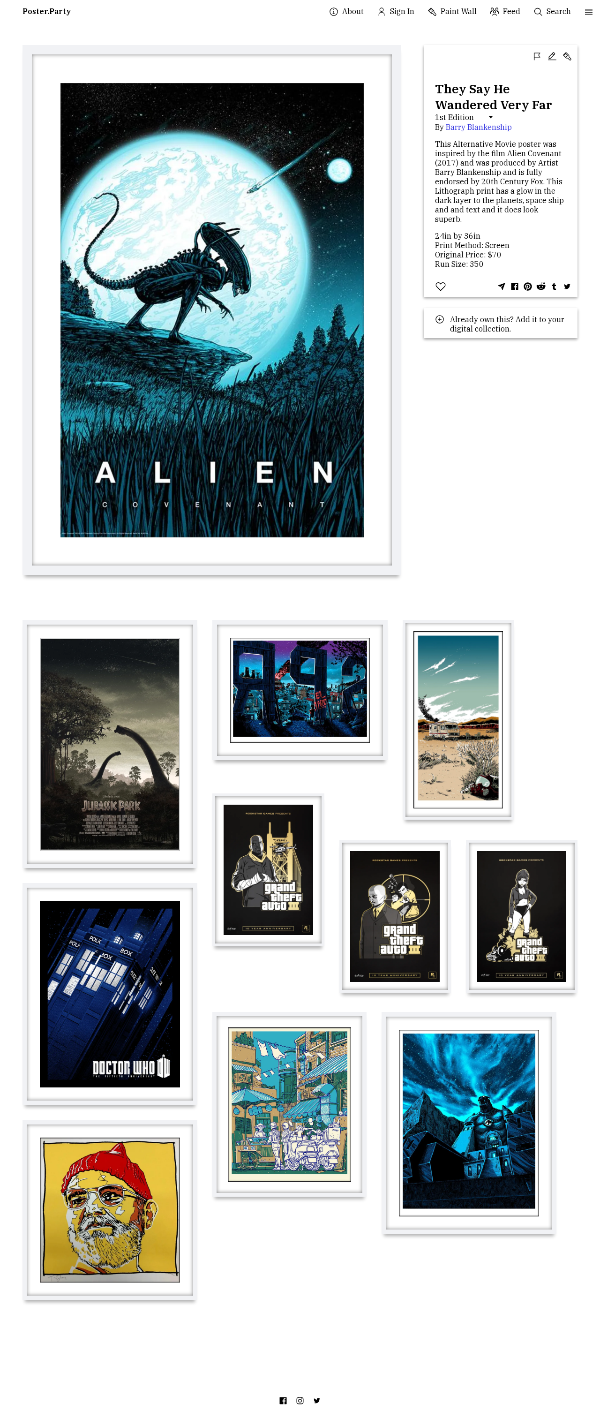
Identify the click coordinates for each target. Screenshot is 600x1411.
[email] (501, 287)
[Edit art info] (555, 56)
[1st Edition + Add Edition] (465, 117)
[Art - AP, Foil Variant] (109, 994)
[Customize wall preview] (570, 56)
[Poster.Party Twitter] (317, 1400)
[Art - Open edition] (299, 690)
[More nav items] (589, 11)
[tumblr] (554, 287)
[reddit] (541, 287)
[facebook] (514, 287)
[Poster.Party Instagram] (300, 1400)
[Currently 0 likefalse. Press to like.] (441, 286)
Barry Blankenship (479, 127)
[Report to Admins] (540, 58)
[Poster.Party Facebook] (283, 1400)
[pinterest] (527, 287)
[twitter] (567, 287)
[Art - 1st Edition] (109, 744)
